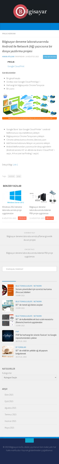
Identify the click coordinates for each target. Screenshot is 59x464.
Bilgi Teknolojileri (24, 286)
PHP (17, 331)
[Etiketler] (50, 280)
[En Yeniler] (9, 280)
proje (18, 176)
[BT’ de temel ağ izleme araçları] (8, 305)
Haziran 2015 (10, 421)
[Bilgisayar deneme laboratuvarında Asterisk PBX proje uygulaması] (43, 196)
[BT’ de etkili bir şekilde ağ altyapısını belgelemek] (8, 351)
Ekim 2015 (9, 394)
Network (38, 286)
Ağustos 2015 (10, 408)
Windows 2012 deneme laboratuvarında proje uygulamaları (12, 210)
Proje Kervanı (9, 33)
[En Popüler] (23, 280)
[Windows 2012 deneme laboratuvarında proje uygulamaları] (15, 196)
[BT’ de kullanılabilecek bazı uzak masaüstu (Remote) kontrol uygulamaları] (8, 320)
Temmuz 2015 (10, 414)
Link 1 (15, 164)
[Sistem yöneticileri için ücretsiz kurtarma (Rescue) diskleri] (8, 290)
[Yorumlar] (36, 280)
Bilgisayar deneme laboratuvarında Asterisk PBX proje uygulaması (40, 210)
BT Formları (21, 347)
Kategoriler (7, 373)
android (11, 176)
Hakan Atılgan (8, 56)
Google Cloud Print (16, 66)
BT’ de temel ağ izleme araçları (29, 304)
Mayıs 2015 (9, 427)
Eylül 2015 (9, 401)
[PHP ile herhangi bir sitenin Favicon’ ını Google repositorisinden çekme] (8, 336)
